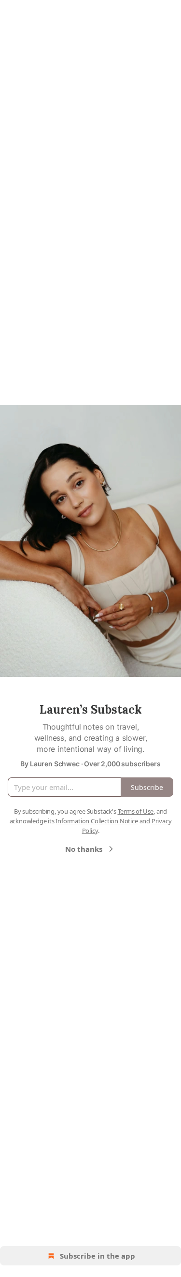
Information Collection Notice (97, 821)
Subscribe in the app (97, 1256)
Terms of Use (136, 811)
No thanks (83, 849)
